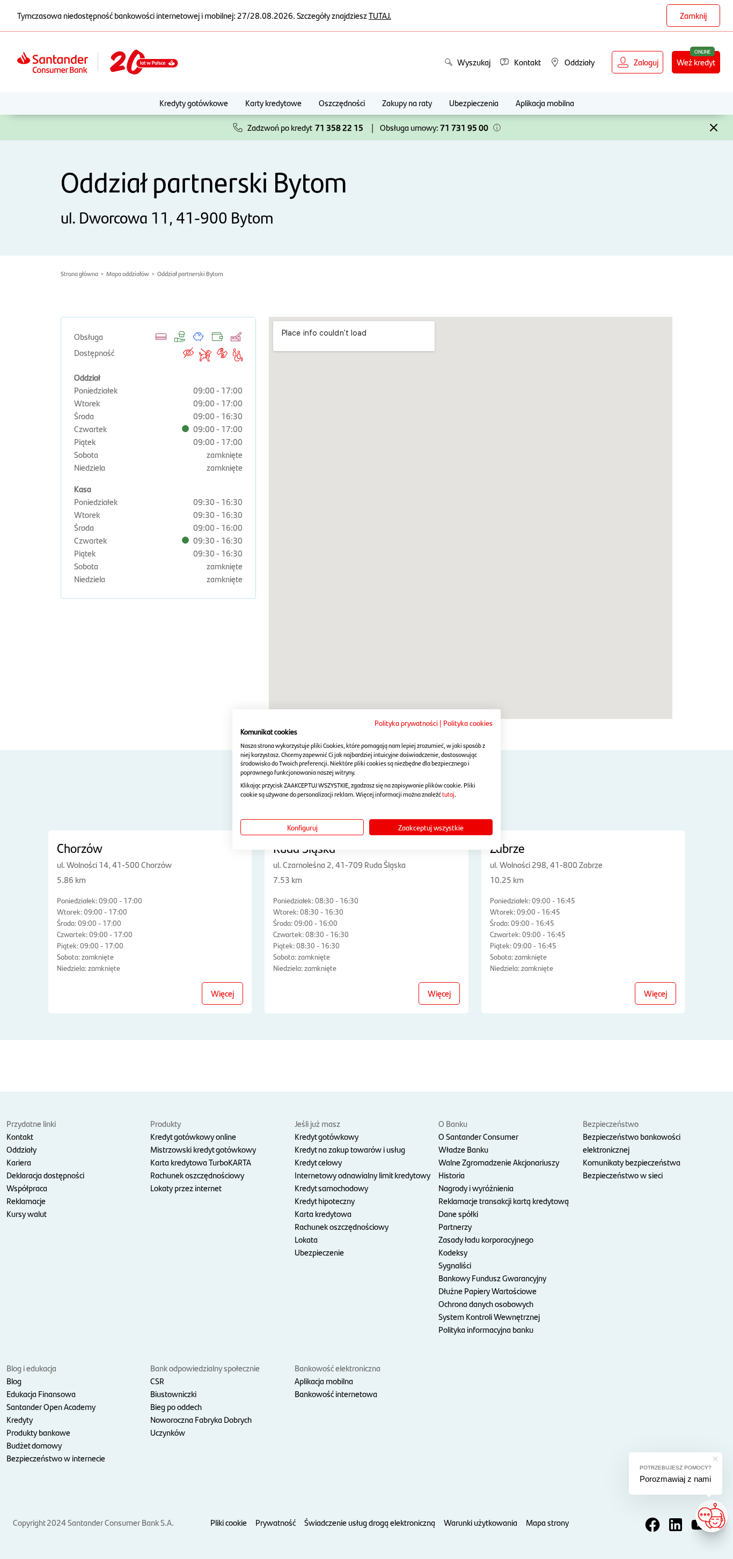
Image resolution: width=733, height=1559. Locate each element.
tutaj (448, 794)
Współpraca (26, 1188)
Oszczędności (342, 102)
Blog (13, 1381)
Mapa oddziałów (127, 273)
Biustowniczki (173, 1393)
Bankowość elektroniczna (337, 1368)
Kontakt (19, 1136)
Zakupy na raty (407, 102)
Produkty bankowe (38, 1432)
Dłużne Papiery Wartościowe (487, 1291)
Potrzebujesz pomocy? (676, 1468)
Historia (451, 1175)
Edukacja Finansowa (41, 1393)
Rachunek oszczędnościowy (197, 1175)
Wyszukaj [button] (473, 62)
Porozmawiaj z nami (675, 1478)
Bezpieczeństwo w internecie (55, 1458)
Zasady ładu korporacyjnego (485, 1239)
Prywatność (275, 1522)
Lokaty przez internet (186, 1188)
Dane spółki (458, 1213)
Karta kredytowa (323, 1213)
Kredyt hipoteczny (325, 1200)
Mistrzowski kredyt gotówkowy (203, 1149)
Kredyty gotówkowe (193, 102)
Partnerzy (455, 1226)
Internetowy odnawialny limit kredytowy (362, 1175)
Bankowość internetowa (336, 1393)
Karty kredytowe (273, 102)
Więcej (222, 993)
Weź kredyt (696, 62)
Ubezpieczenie (319, 1252)
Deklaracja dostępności (45, 1175)
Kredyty (19, 1419)
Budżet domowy (34, 1445)
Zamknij (693, 15)
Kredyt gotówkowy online (193, 1136)
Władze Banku (463, 1149)
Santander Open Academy (51, 1406)
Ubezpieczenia (474, 102)
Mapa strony (547, 1522)
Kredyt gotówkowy (326, 1136)
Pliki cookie (228, 1522)
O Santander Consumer (478, 1136)
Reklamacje (26, 1200)
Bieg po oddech (176, 1406)
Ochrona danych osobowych (485, 1303)
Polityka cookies (468, 722)
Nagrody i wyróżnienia (476, 1188)
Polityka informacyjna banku (485, 1329)
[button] (497, 127)
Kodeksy (452, 1252)
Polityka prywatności (406, 722)
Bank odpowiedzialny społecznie (205, 1368)
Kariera (18, 1162)
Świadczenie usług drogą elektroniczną (369, 1522)
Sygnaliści (454, 1265)
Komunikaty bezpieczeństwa (631, 1162)
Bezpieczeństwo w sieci (623, 1175)
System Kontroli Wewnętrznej (489, 1316)
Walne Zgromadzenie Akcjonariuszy (498, 1162)
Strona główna (79, 273)
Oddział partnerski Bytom (190, 273)
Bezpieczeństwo (611, 1123)
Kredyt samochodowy (331, 1188)
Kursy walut (26, 1213)
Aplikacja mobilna (545, 102)
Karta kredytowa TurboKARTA (200, 1162)
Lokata (306, 1239)
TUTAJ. (380, 15)
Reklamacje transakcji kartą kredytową (503, 1200)
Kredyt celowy (318, 1162)
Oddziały (21, 1149)
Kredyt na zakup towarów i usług (350, 1149)
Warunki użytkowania (480, 1522)
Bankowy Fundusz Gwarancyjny (492, 1278)
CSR (157, 1381)
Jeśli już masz (317, 1123)
